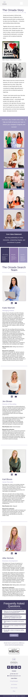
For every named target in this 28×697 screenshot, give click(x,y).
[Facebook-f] (12, 667)
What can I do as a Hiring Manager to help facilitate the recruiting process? (14, 612)
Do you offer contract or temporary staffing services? (14, 631)
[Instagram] (15, 667)
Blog (14, 691)
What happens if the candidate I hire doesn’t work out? (14, 626)
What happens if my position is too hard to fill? (14, 622)
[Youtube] (19, 667)
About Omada (14, 687)
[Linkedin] (8, 667)
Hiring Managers (14, 681)
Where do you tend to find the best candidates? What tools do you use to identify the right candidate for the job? (12, 616)
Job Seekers (14, 684)
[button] (21, 3)
